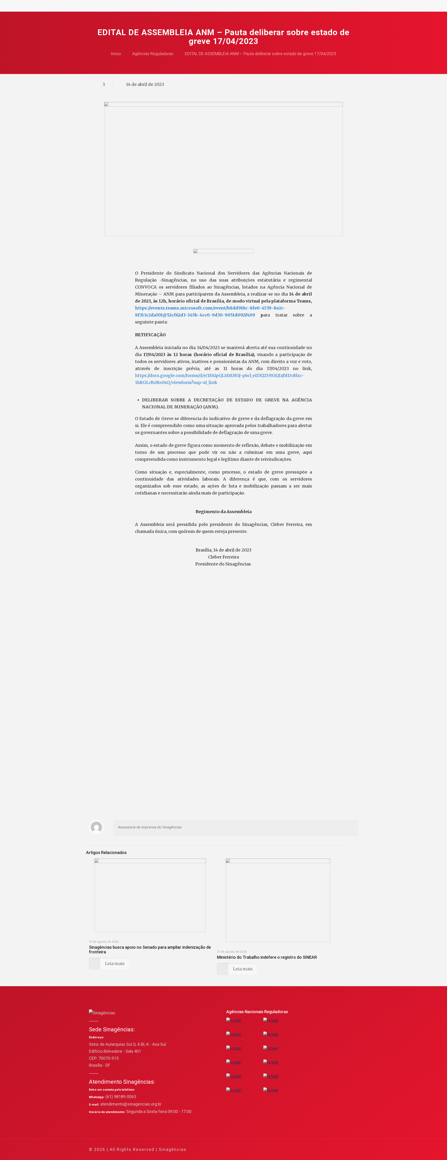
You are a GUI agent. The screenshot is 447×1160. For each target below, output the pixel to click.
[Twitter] (316, 1149)
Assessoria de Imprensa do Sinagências (150, 827)
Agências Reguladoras (152, 53)
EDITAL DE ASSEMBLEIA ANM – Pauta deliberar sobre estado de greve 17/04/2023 (260, 53)
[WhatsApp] (303, 1149)
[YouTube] (322, 1149)
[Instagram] (334, 1149)
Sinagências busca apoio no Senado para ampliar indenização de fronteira (150, 949)
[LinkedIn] (328, 1149)
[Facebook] (309, 1149)
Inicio (116, 53)
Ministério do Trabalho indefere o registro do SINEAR (267, 957)
